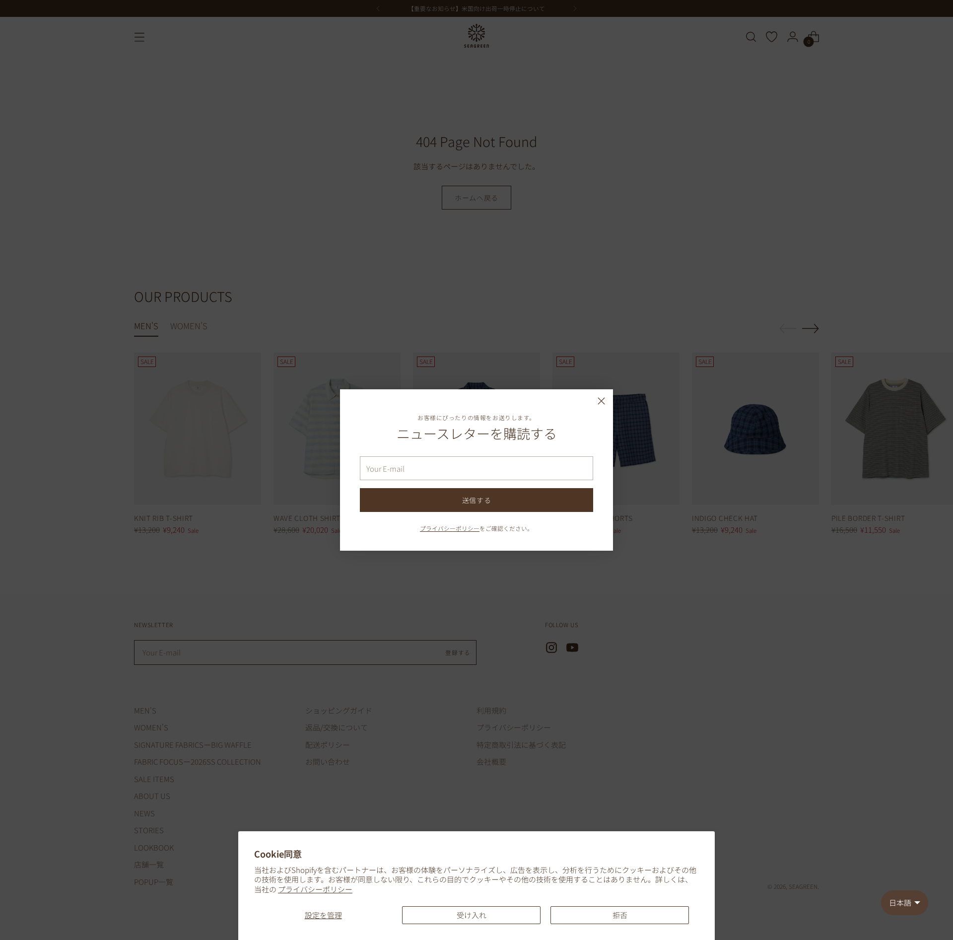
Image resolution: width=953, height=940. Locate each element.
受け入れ (471, 915)
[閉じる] (601, 401)
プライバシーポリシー (315, 889)
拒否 (620, 915)
